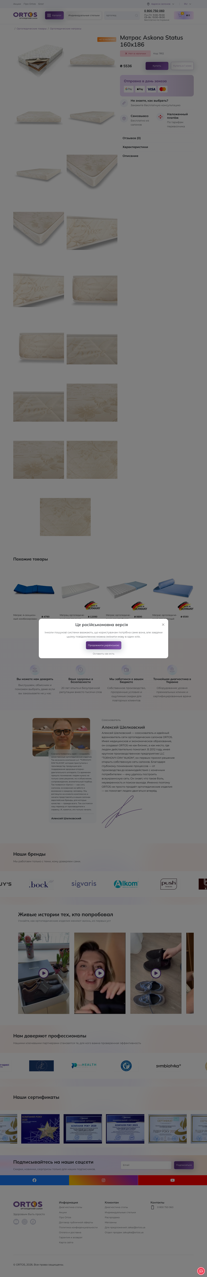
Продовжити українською (103, 645)
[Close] (163, 624)
